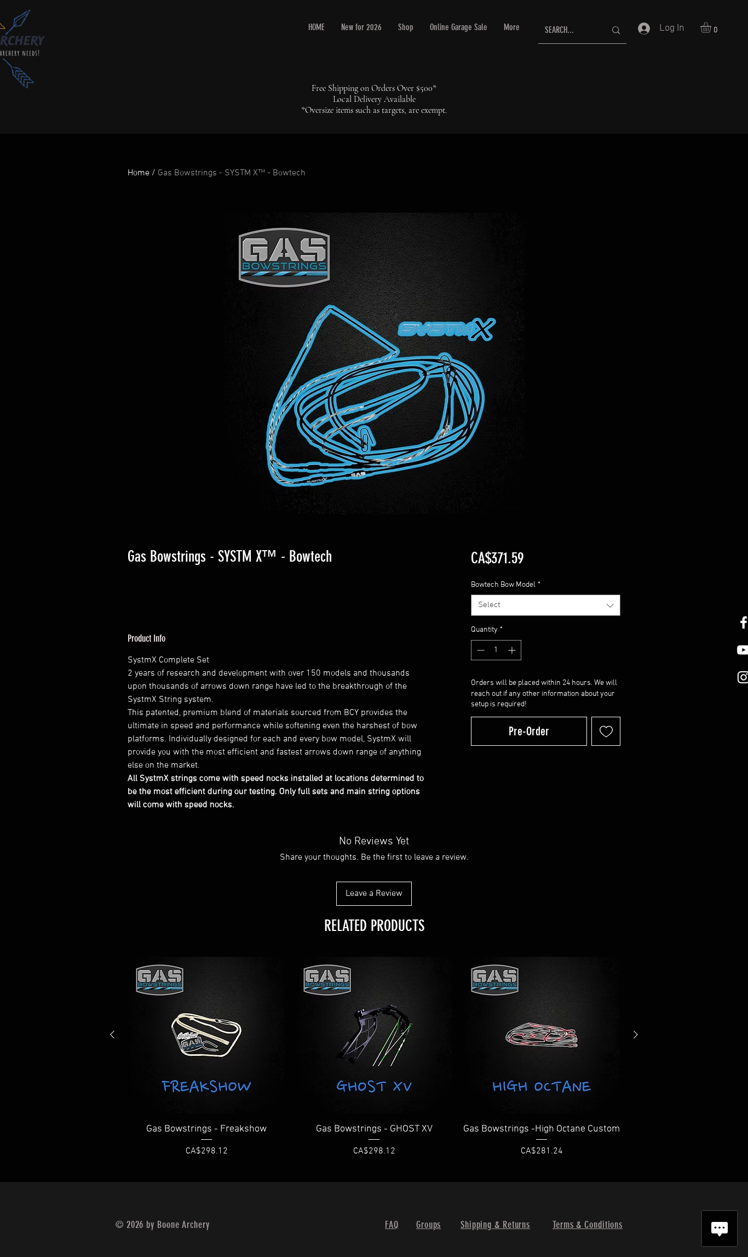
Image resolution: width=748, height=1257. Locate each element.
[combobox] (545, 605)
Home (138, 173)
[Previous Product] (112, 1034)
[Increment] (513, 650)
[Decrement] (479, 650)
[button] (712, 27)
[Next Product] (635, 1034)
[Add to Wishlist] (605, 731)
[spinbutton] (496, 650)
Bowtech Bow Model (505, 585)
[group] (374, 1064)
